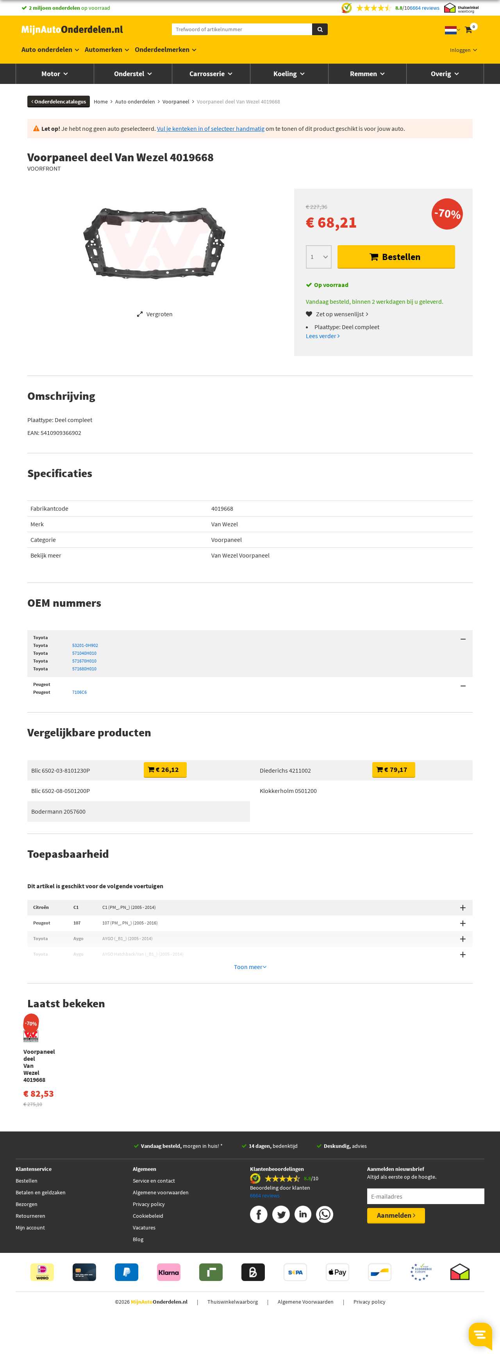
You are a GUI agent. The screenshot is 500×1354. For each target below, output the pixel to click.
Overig (442, 73)
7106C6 (79, 692)
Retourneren (30, 1215)
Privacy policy (149, 1204)
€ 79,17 (395, 769)
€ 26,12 (166, 769)
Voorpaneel (226, 539)
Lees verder (322, 336)
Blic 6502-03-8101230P (60, 770)
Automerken (103, 49)
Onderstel (130, 73)
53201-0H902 (85, 645)
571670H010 (84, 661)
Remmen (364, 73)
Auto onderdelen (46, 49)
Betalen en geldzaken (41, 1192)
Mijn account (30, 1227)
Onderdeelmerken (162, 49)
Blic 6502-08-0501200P (60, 791)
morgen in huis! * (182, 1145)
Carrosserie (207, 73)
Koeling (285, 73)
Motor (51, 73)
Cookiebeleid (148, 1215)
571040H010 (84, 653)
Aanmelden (395, 1215)
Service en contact (154, 1180)
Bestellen (400, 257)
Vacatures (144, 1227)
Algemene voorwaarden (161, 1192)
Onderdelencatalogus (59, 101)
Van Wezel (224, 524)
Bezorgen (27, 1204)
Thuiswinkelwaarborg (232, 1301)
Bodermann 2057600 (58, 811)
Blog (138, 1239)
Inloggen (460, 49)
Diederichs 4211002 (285, 770)
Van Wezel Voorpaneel (240, 555)
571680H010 (84, 669)
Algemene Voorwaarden (306, 1301)
